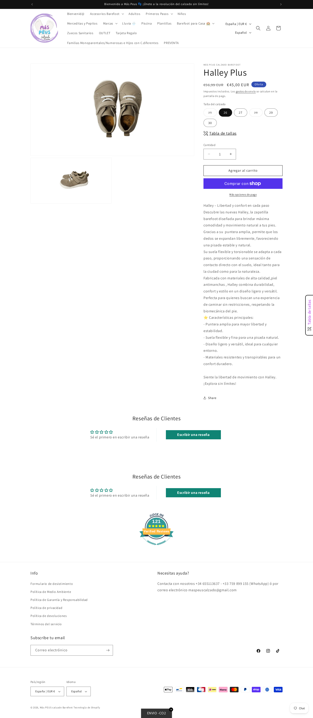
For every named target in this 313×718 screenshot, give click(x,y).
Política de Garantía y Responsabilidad (59, 600)
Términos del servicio (46, 624)
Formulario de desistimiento (51, 584)
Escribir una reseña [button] (193, 434)
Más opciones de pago (243, 194)
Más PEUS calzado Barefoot (57, 707)
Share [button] (212, 398)
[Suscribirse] (108, 650)
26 (225, 112)
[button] (106, 14)
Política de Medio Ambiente (50, 592)
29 (271, 112)
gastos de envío (246, 91)
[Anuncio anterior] (32, 4)
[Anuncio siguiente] (281, 4)
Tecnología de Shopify (87, 707)
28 (258, 113)
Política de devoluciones (48, 616)
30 (210, 123)
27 (240, 112)
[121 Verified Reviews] (156, 547)
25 (212, 113)
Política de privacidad (46, 608)
